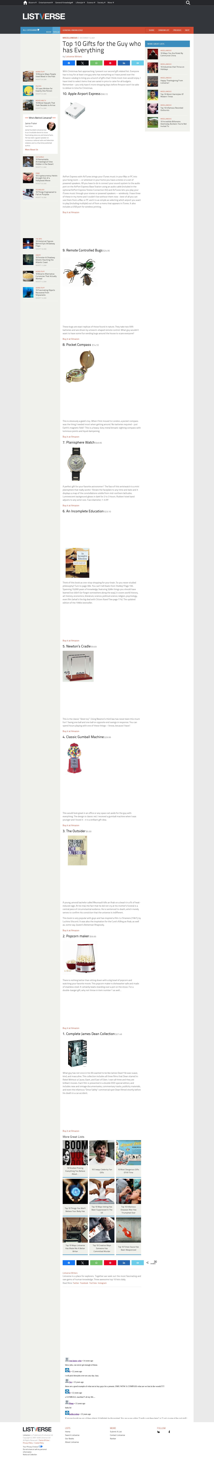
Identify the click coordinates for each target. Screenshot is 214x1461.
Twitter (76, 1283)
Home (67, 1432)
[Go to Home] (44, 26)
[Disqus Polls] (127, 1323)
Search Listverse (72, 1435)
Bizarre (32, 3)
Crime (38, 173)
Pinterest (168, 1431)
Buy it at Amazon (71, 212)
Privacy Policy (28, 1443)
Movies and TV (41, 100)
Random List (164, 30)
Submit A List (116, 1432)
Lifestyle (79, 3)
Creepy (38, 255)
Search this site (188, 2)
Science (90, 3)
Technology (40, 190)
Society (100, 3)
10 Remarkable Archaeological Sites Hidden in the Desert (45, 161)
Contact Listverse (117, 1435)
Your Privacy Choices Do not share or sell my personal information (35, 1449)
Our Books (69, 1439)
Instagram (102, 1283)
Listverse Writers (74, 57)
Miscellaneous (70, 38)
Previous (177, 30)
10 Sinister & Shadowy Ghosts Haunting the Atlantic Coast (45, 260)
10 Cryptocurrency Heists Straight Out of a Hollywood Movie (46, 178)
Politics (38, 86)
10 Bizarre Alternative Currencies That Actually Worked (46, 276)
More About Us (31, 150)
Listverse (26, 1435)
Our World (40, 157)
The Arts (39, 239)
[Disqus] (126, 1387)
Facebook (84, 1283)
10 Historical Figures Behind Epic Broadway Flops (45, 243)
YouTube (93, 1283)
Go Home (25, 2)
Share (151, 30)
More (110, 3)
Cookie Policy (39, 1443)
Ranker (113, 1439)
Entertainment (45, 3)
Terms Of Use (44, 1440)
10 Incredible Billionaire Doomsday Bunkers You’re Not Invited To (173, 124)
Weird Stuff (40, 72)
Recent (48, 32)
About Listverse (72, 1442)
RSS (173, 1431)
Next (187, 30)
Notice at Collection (30, 1455)
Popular (56, 32)
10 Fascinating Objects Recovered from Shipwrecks (45, 292)
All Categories (30, 30)
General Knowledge (63, 3)
